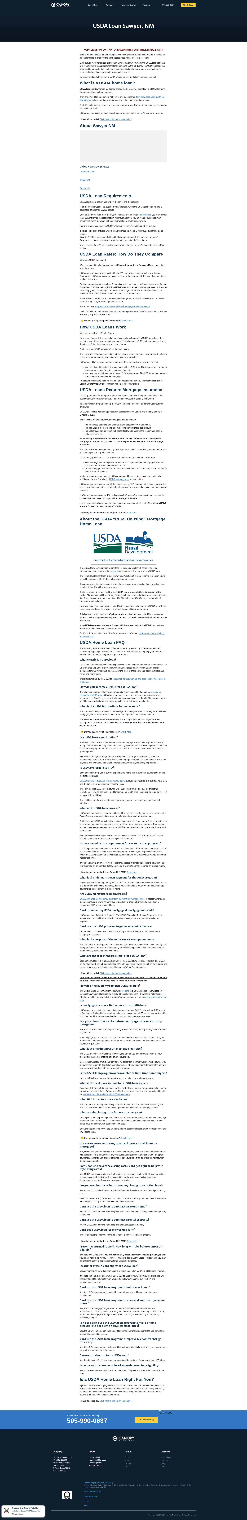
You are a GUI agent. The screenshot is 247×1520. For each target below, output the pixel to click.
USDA (163, 1467)
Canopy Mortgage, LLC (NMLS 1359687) (98, 1483)
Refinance (110, 5)
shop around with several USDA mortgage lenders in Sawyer (122, 306)
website (125, 991)
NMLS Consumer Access (92, 1492)
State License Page (91, 1496)
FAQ (126, 1467)
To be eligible (145, 215)
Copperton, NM (87, 172)
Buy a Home (93, 5)
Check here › (126, 321)
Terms (86, 1505)
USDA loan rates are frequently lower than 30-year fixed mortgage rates (112, 899)
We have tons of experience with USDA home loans (106, 1094)
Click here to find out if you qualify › (115, 119)
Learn (163, 1464)
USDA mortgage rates (119, 479)
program (114, 571)
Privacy (86, 1501)
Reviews (146, 5)
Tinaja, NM (85, 180)
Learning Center (129, 5)
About (127, 1457)
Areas (127, 1461)
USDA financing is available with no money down (102, 781)
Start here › (132, 513)
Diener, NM (85, 188)
